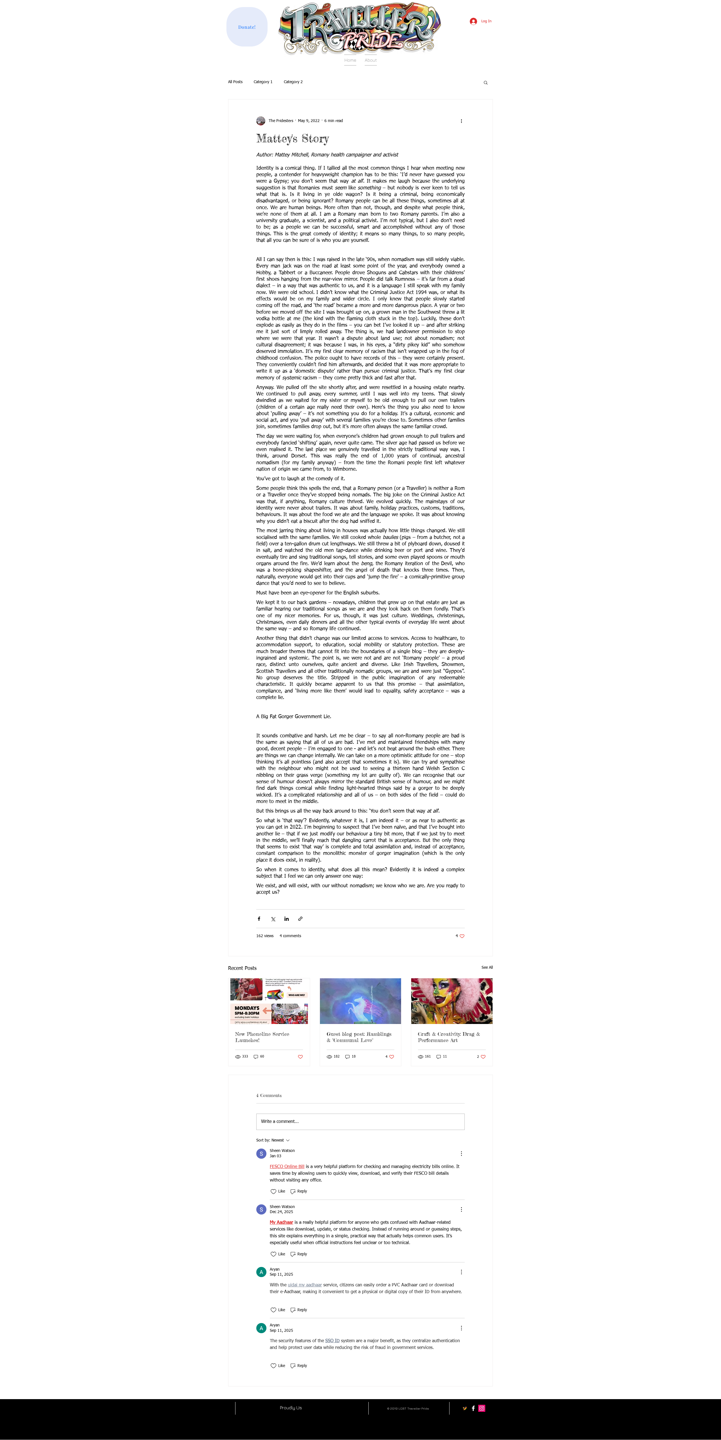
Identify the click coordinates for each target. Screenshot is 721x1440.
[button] (485, 82)
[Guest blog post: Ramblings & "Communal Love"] (360, 1001)
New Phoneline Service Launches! (262, 1037)
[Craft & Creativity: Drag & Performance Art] (452, 1001)
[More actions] (461, 121)
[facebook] (473, 1408)
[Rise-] (464, 1408)
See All (487, 968)
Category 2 (293, 82)
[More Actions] (461, 1153)
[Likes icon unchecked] (273, 1191)
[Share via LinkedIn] (286, 918)
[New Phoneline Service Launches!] (269, 1001)
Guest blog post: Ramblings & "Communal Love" (359, 1037)
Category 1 (263, 82)
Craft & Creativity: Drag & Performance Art (449, 1037)
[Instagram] (481, 1408)
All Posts (235, 82)
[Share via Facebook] (259, 918)
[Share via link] (300, 918)
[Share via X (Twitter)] (272, 918)
